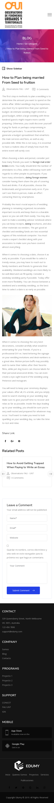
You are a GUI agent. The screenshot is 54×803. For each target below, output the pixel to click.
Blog (4, 653)
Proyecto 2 (7, 680)
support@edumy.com (12, 631)
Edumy (19, 797)
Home (20, 43)
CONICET (6, 702)
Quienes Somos (19, 774)
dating (28, 223)
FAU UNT (6, 707)
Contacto (6, 658)
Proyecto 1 (7, 676)
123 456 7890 (8, 627)
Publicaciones (27, 780)
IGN (4, 711)
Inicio (7, 774)
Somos (5, 649)
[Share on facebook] (5, 441)
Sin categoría (31, 43)
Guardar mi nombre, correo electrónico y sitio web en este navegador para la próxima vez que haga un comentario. (27, 553)
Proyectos (34, 774)
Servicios (45, 774)
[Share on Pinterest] (19, 441)
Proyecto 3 (7, 685)
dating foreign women (36, 177)
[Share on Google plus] (12, 441)
